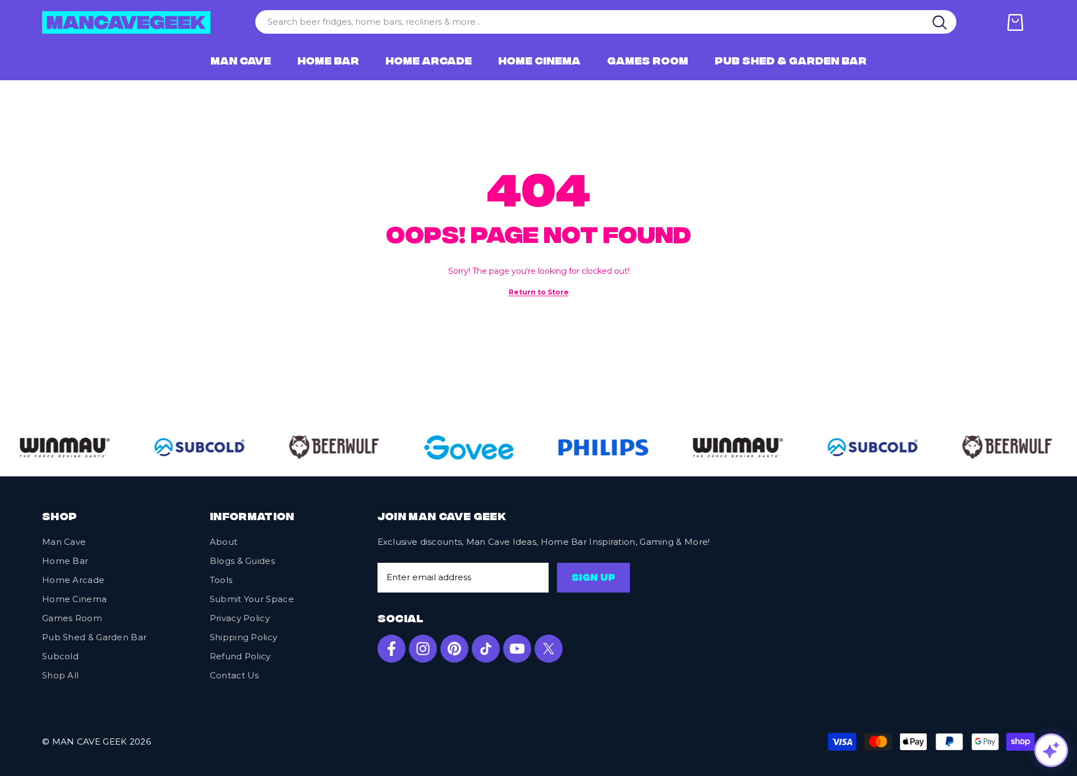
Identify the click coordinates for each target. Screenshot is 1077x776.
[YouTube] (517, 649)
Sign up (593, 578)
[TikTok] (486, 649)
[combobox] (589, 22)
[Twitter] (549, 649)
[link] (59, 447)
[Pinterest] (454, 649)
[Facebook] (392, 649)
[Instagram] (423, 649)
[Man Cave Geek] (329, 447)
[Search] (940, 22)
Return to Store (539, 292)
